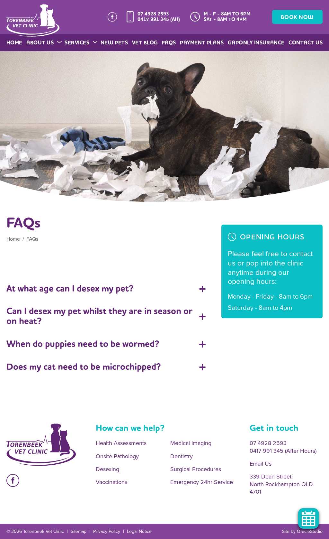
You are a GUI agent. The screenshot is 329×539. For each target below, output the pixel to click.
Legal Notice (139, 531)
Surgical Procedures (195, 469)
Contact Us (306, 42)
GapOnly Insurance (256, 42)
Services (77, 42)
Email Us (260, 464)
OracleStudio (310, 531)
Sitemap (78, 531)
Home (14, 42)
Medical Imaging (190, 443)
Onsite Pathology (117, 456)
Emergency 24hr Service (201, 482)
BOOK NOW (297, 17)
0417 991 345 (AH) (159, 19)
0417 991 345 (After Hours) (283, 451)
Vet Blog (145, 42)
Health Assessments (121, 443)
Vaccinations (111, 482)
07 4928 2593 (153, 14)
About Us (40, 42)
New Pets (114, 42)
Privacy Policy (106, 531)
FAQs (169, 42)
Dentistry (181, 456)
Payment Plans (202, 42)
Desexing (107, 469)
